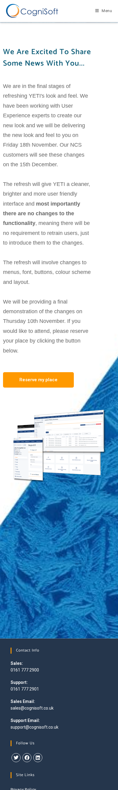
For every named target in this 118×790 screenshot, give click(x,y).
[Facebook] (26, 757)
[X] (16, 757)
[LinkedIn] (37, 757)
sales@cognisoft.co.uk (32, 708)
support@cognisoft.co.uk (34, 727)
